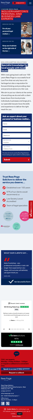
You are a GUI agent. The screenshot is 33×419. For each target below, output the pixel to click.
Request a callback (16, 373)
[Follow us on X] (8, 403)
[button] (2, 268)
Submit (7, 159)
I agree (20, 413)
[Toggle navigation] (30, 3)
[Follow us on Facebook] (3, 403)
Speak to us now (16, 369)
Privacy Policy (16, 416)
